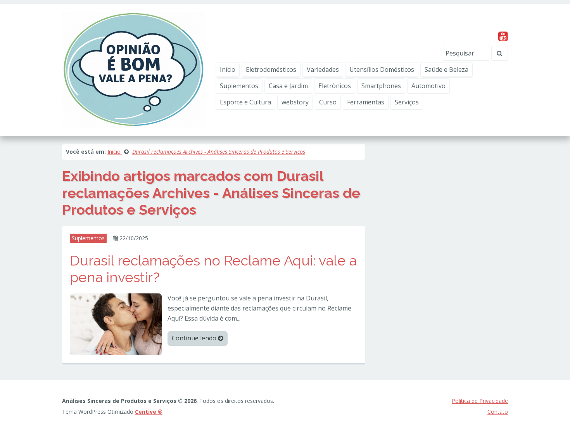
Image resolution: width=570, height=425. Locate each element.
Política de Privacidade (480, 400)
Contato (497, 411)
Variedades (323, 69)
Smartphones (381, 86)
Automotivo (428, 86)
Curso (328, 102)
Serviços (407, 102)
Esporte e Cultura (245, 102)
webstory (295, 102)
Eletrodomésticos (271, 69)
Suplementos (239, 86)
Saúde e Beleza (446, 69)
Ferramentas (365, 102)
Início (227, 69)
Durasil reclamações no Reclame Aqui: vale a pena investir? (213, 268)
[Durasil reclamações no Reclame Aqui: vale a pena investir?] (116, 323)
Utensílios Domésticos (381, 69)
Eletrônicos (334, 86)
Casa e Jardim (288, 86)
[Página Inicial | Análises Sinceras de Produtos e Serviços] (133, 69)
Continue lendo (195, 338)
